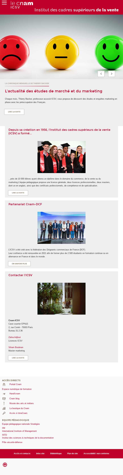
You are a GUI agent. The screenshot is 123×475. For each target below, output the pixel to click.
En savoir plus (19, 264)
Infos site (40, 453)
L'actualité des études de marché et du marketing (53, 91)
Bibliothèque (56, 453)
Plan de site (72, 453)
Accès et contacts (22, 453)
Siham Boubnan (15, 347)
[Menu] (4, 3)
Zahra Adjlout (14, 337)
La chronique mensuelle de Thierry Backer (27, 83)
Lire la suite (14, 112)
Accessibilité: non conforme (96, 453)
